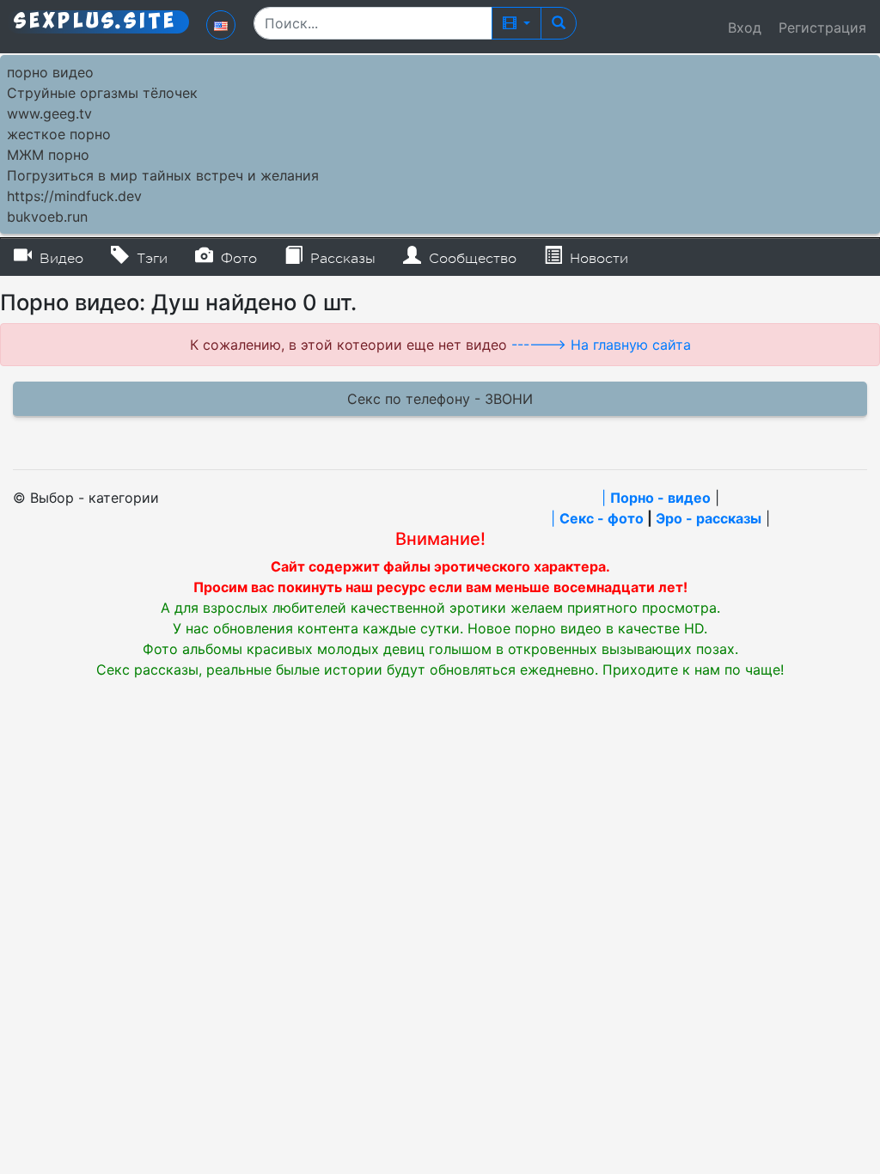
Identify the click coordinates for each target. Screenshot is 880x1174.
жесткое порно (59, 134)
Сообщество (470, 258)
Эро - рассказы (708, 518)
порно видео (50, 72)
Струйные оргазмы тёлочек (102, 92)
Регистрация (822, 27)
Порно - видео (660, 497)
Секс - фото (601, 518)
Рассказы (341, 258)
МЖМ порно (48, 154)
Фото (237, 258)
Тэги (150, 258)
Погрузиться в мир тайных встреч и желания (163, 175)
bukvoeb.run (47, 216)
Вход (744, 27)
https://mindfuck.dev (74, 196)
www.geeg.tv (49, 113)
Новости (596, 258)
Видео (59, 258)
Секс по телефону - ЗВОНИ (440, 398)
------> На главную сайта (601, 344)
